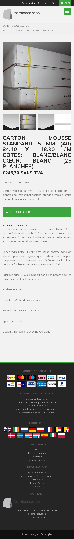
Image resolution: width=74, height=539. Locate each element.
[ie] (16, 429)
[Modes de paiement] (11, 377)
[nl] (24, 429)
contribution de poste (37, 405)
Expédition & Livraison (37, 398)
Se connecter (28, 3)
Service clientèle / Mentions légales (37, 412)
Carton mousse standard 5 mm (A (34, 30)
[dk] (11, 435)
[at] (40, 429)
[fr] (49, 429)
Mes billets (37, 456)
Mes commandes (37, 453)
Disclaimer (37, 479)
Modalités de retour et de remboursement (37, 409)
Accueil (7, 30)
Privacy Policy (37, 483)
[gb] (7, 429)
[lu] (28, 435)
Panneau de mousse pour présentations (37, 402)
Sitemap (37, 486)
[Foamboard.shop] (37, 503)
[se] (20, 435)
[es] (44, 435)
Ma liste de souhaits (37, 460)
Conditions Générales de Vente (37, 476)
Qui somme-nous (37, 472)
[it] (53, 435)
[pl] (61, 435)
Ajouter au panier (18, 212)
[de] (32, 429)
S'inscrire (42, 3)
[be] (57, 429)
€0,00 (67, 3)
